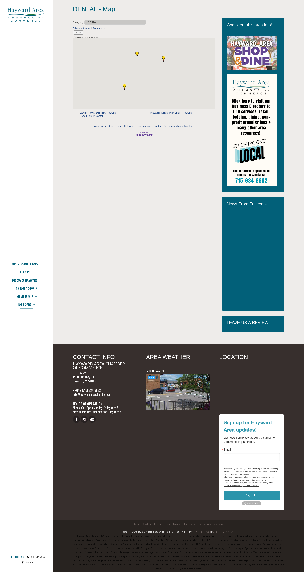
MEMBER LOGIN (203, 531)
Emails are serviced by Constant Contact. (241, 485)
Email (227, 449)
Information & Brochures (181, 126)
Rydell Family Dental (91, 115)
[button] (163, 59)
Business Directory (103, 126)
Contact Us (160, 126)
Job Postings (144, 126)
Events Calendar (125, 126)
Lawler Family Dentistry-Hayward (98, 112)
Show (78, 32)
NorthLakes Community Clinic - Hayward (170, 112)
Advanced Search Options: (88, 28)
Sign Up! (251, 495)
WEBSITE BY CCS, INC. (223, 531)
